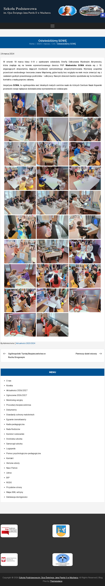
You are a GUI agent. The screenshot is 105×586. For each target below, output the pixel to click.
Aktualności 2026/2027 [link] (16, 390)
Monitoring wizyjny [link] (14, 400)
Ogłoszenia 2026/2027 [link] (16, 395)
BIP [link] (8, 477)
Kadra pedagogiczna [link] (15, 424)
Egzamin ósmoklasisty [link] (16, 419)
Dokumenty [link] (11, 410)
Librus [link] (9, 473)
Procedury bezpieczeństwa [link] (18, 405)
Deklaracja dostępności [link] (16, 497)
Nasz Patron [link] (11, 468)
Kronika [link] (9, 385)
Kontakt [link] (10, 458)
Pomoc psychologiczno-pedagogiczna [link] (23, 453)
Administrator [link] (9, 343)
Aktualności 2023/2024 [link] (25, 343)
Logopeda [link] (10, 448)
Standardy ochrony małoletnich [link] (20, 414)
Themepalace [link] (56, 581)
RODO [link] (9, 482)
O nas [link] (8, 381)
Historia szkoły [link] (13, 463)
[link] (102, 15)
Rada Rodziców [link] (13, 429)
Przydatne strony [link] (14, 487)
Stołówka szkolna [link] (14, 439)
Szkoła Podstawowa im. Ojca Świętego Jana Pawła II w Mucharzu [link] (48, 577)
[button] (20, 105)
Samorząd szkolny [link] (14, 444)
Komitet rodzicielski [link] (15, 434)
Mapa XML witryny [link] (14, 492)
